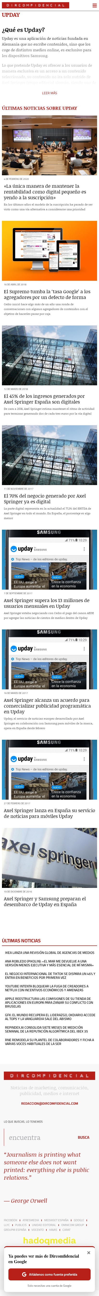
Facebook (10, 1220)
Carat (66, 1229)
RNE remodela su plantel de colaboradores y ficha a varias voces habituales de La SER (49, 1042)
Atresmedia (31, 1220)
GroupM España (15, 1229)
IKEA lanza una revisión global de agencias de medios (49, 953)
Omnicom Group (72, 1225)
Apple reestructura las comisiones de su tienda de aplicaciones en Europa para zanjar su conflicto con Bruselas (49, 1002)
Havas (53, 1229)
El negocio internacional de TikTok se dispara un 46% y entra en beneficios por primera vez (50, 976)
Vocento (37, 1229)
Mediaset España (56, 1220)
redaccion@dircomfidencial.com (49, 1103)
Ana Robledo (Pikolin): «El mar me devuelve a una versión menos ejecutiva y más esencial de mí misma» (49, 963)
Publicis (21, 1225)
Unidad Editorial (44, 1225)
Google (79, 1220)
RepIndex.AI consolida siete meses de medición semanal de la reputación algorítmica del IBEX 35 (46, 1029)
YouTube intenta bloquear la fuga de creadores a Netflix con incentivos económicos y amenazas (46, 988)
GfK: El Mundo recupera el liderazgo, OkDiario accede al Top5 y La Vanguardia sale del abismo (50, 1017)
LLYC (7, 1225)
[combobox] (38, 1137)
